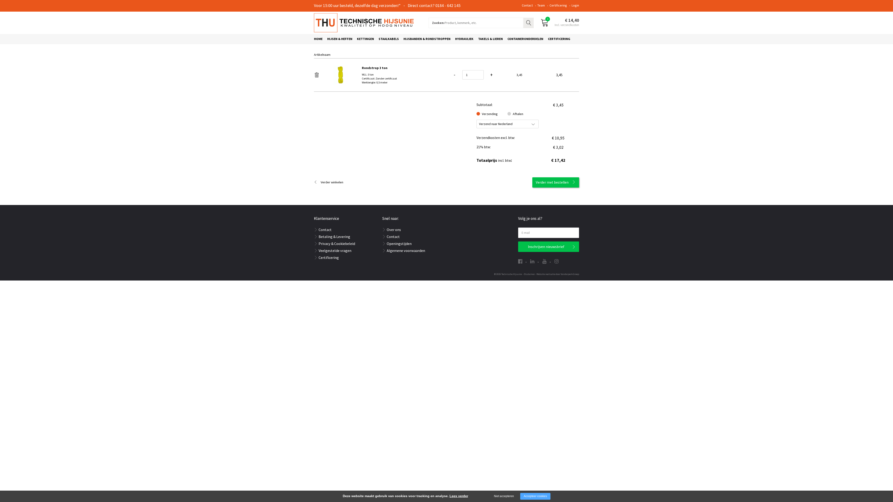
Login (575, 5)
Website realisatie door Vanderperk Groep (557, 274)
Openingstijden (399, 243)
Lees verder (459, 496)
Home (318, 39)
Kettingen (365, 39)
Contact (527, 5)
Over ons (394, 229)
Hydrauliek (464, 39)
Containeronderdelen (525, 39)
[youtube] (544, 261)
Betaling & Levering (334, 236)
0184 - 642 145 (447, 5)
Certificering (558, 5)
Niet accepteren (504, 496)
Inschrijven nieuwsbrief (546, 246)
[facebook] (520, 261)
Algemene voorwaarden (406, 250)
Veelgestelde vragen (335, 250)
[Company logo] (364, 22)
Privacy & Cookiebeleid (337, 243)
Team (541, 5)
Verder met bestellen (552, 182)
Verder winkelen (332, 182)
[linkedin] (532, 261)
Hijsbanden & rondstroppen (426, 39)
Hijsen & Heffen (339, 39)
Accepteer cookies (535, 496)
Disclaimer (529, 274)
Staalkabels (389, 39)
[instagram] (556, 261)
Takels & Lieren (490, 39)
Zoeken (529, 22)
